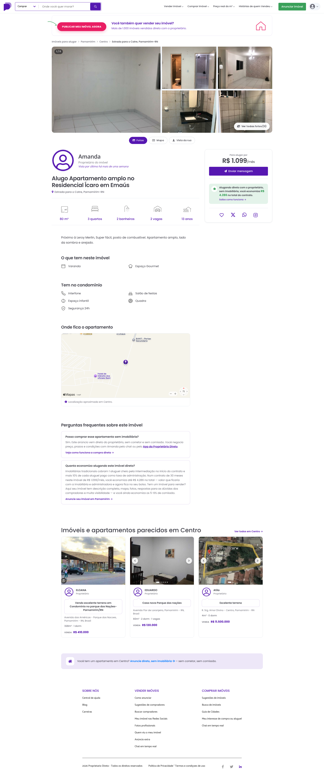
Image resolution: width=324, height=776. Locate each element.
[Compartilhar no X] (233, 215)
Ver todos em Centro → (248, 531)
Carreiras (87, 712)
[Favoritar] (222, 215)
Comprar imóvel (197, 6)
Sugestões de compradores (150, 705)
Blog (84, 705)
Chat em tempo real (145, 746)
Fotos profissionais (145, 726)
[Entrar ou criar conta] (314, 6)
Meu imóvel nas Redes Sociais (151, 719)
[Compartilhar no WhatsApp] (244, 215)
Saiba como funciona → (232, 199)
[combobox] (64, 6)
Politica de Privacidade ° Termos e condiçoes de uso (176, 766)
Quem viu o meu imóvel (148, 733)
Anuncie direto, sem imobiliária (151, 661)
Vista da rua (183, 140)
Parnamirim (88, 41)
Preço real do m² (222, 6)
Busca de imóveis (211, 705)
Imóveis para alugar (64, 41)
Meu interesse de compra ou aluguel (222, 719)
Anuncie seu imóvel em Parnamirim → (89, 499)
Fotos (140, 140)
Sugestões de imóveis (214, 698)
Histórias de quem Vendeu (254, 6)
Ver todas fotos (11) (254, 126)
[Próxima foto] (189, 561)
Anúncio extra (142, 740)
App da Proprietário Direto (160, 446)
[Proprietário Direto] (8, 6)
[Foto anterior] (135, 561)
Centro (103, 41)
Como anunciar (143, 698)
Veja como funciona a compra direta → (89, 452)
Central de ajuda (91, 698)
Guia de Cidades (210, 712)
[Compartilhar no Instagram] (256, 215)
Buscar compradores (146, 712)
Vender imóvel (172, 6)
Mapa (160, 140)
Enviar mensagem (240, 171)
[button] (106, 90)
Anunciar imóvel (292, 6)
